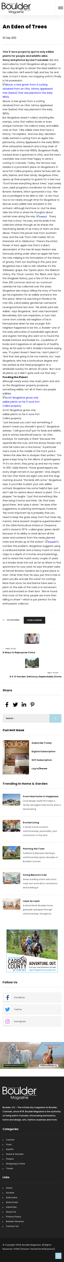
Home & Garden (34, 620)
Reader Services (15, 1221)
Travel (9, 1168)
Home (9, 1187)
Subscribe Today (42, 743)
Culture (10, 1139)
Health (9, 1149)
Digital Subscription (43, 751)
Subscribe (11, 1197)
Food (8, 1144)
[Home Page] (16, 4)
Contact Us (12, 1226)
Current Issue (13, 730)
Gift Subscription (42, 760)
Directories (12, 1202)
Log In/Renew (39, 768)
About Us (11, 1211)
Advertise (11, 1207)
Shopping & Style (15, 1163)
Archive (10, 1192)
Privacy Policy (13, 1216)
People (10, 1158)
